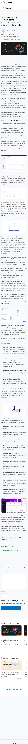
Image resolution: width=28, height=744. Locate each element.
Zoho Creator (10, 141)
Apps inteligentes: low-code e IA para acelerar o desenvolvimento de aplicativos (10, 641)
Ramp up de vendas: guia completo (10, 675)
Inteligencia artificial (8, 550)
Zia (17, 550)
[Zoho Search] (26, 2)
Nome (3, 591)
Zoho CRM (4, 672)
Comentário (4, 572)
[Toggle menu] (26, 8)
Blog (10, 3)
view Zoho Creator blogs (13, 689)
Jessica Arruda (10, 31)
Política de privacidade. (19, 603)
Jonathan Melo (7, 679)
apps (12, 546)
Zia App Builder (22, 123)
